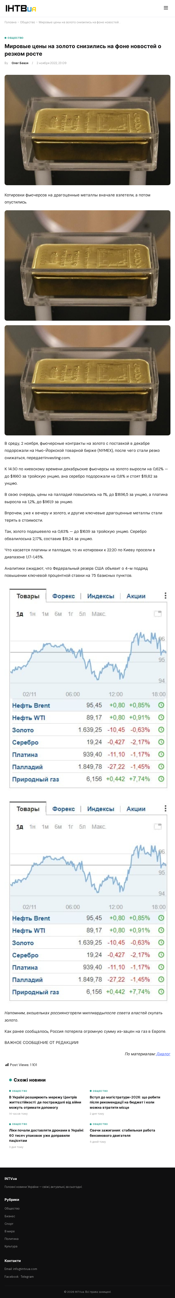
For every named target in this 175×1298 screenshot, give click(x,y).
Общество (27, 22)
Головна (10, 22)
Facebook (12, 1277)
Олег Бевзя (20, 63)
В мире (10, 1231)
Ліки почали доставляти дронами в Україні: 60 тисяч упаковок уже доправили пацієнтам (46, 1135)
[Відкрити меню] (165, 8)
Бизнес (10, 1216)
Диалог (163, 1053)
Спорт (9, 1224)
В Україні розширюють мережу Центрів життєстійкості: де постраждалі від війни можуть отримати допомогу (45, 1102)
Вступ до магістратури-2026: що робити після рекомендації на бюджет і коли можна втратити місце (125, 1102)
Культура (11, 1246)
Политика (11, 1239)
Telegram (27, 1277)
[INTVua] (21, 8)
